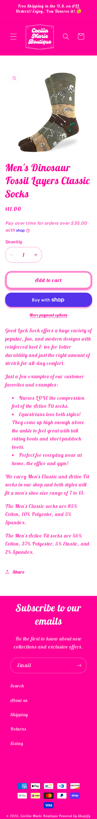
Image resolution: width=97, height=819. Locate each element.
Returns (18, 729)
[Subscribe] (79, 665)
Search (17, 686)
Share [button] (18, 572)
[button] (13, 36)
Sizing (16, 743)
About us (19, 700)
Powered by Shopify (74, 816)
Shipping (19, 715)
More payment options (48, 315)
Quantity (13, 242)
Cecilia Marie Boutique (39, 816)
